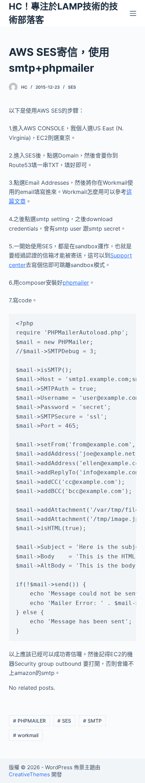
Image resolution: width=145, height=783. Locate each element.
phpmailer (76, 282)
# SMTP (92, 721)
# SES (64, 721)
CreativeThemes (29, 774)
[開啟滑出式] (133, 13)
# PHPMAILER (29, 721)
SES (72, 87)
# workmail (25, 735)
